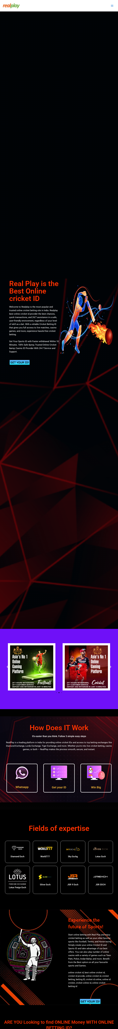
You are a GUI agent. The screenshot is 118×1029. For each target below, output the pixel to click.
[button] (7, 667)
